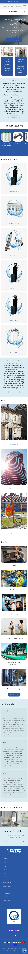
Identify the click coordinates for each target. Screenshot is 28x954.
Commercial (11, 6)
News (4, 873)
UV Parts (17, 144)
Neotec (7, 948)
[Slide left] (10, 152)
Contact (5, 876)
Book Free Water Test (14, 40)
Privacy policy (22, 948)
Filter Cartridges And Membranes (6, 144)
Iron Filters (13, 288)
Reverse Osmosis (13, 223)
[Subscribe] (23, 841)
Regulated (18, 6)
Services (5, 869)
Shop (4, 862)
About (4, 866)
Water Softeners (13, 191)
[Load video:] (14, 819)
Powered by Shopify (13, 948)
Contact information (14, 950)
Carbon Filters (13, 320)
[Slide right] (17, 152)
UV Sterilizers (13, 255)
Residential (3, 6)
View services (14, 694)
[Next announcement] (25, 1)
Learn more (14, 117)
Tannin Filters (13, 352)
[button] (3, 11)
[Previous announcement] (3, 1)
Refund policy (6, 950)
